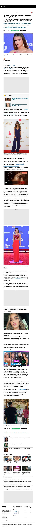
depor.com (20, 524)
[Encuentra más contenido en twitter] (7, 30)
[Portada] (4, 508)
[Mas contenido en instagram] (20, 518)
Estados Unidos (26, 432)
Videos (31, 507)
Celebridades (20, 432)
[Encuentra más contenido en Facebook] (5, 30)
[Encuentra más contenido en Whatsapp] (9, 30)
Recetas (31, 515)
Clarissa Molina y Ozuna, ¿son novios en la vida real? (20, 99)
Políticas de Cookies (16, 509)
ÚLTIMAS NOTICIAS (8, 477)
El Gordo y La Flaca (14, 432)
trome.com (24, 524)
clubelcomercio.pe (10, 524)
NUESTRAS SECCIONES (27, 506)
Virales (26, 515)
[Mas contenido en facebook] (16, 518)
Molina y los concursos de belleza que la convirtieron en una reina (19, 105)
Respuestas (26, 507)
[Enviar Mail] (4, 60)
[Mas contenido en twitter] (18, 518)
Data (30, 510)
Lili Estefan (6, 114)
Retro (30, 512)
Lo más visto (7, 436)
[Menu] (1, 6)
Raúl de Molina (12, 114)
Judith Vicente (7, 60)
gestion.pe (15, 524)
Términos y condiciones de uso (17, 506)
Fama (25, 512)
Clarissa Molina (7, 432)
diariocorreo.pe (29, 524)
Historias (26, 517)
